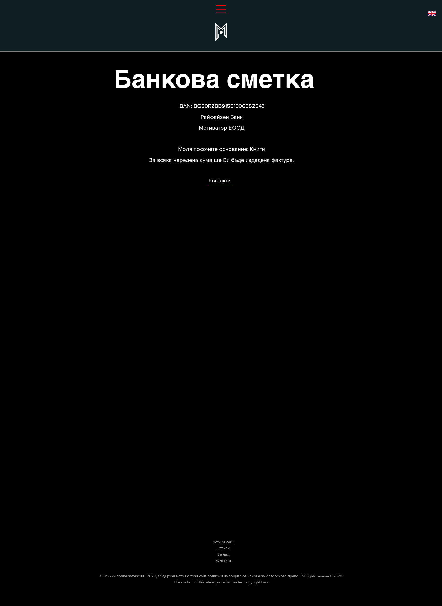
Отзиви (223, 548)
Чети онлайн (223, 542)
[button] (221, 9)
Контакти (220, 180)
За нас (223, 554)
